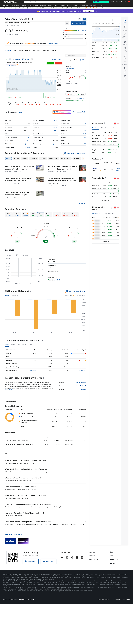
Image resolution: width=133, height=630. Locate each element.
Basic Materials (81, 386)
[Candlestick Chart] (7, 59)
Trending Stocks (98, 178)
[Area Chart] (10, 59)
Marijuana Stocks (50, 7)
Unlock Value (81, 30)
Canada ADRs (40, 7)
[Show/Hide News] (32, 59)
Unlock (34, 370)
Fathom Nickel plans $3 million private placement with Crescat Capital (18, 193)
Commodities (102, 20)
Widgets (112, 563)
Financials (36, 50)
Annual (7, 295)
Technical (45, 50)
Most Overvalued (109, 213)
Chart (15, 50)
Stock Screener (84, 5)
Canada (13, 7)
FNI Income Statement (17, 291)
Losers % (111, 127)
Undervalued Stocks (103, 7)
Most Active (95, 127)
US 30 (94, 45)
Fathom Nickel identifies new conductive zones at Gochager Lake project (62, 168)
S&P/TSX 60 (95, 42)
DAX (93, 54)
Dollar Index (95, 57)
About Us (92, 552)
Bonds (109, 20)
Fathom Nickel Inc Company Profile (23, 378)
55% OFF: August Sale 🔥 (100, 1)
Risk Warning (126, 599)
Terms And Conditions (104, 599)
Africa (83, 7)
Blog (111, 552)
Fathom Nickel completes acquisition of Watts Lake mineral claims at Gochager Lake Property (62, 180)
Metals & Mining (81, 382)
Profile (14, 55)
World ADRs (33, 7)
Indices (94, 20)
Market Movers (97, 123)
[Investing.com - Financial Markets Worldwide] (10, 2)
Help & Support (93, 559)
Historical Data (30, 55)
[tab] (9, 214)
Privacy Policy (116, 599)
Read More (8, 389)
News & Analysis (25, 50)
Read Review (118, 169)
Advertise (92, 555)
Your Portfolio (114, 559)
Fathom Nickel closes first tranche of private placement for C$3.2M (18, 179)
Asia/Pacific (77, 7)
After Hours (19, 7)
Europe (64, 7)
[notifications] (126, 2)
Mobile (112, 555)
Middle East (70, 7)
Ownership (21, 55)
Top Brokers (96, 159)
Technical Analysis (14, 209)
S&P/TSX (94, 40)
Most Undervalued (97, 213)
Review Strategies (53, 43)
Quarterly (15, 295)
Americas (58, 7)
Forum (54, 50)
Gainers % (103, 127)
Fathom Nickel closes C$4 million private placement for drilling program (19, 168)
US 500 (94, 48)
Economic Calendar (72, 5)
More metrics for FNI (79, 112)
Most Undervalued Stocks (98, 208)
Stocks (6, 7)
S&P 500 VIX (95, 51)
